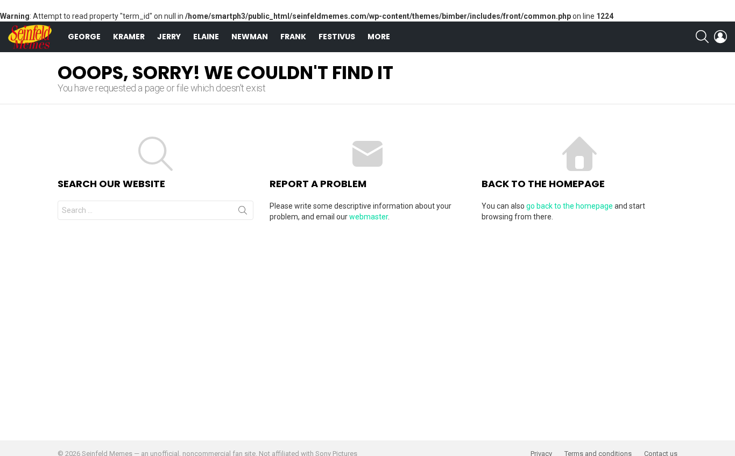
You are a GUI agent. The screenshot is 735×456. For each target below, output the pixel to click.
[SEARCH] (702, 36)
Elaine (206, 36)
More (378, 36)
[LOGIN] (720, 36)
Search (242, 212)
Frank (293, 36)
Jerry (169, 36)
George (84, 36)
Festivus (337, 36)
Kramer (129, 36)
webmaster (368, 216)
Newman (249, 36)
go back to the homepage (569, 206)
